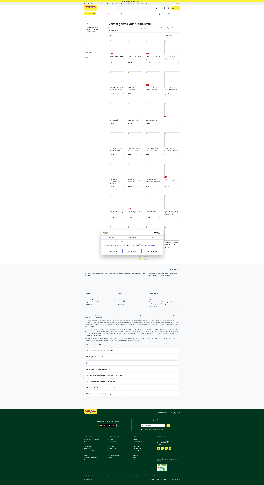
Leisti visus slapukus (152, 251)
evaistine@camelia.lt (164, 441)
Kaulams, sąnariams (91, 31)
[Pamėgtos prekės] (168, 8)
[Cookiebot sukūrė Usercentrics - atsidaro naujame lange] (155, 233)
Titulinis (86, 17)
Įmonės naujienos (154, 293)
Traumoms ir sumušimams (92, 29)
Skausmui (105, 17)
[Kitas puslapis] (151, 259)
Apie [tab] (153, 237)
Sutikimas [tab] (111, 237)
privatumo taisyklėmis (159, 429)
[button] (151, 3)
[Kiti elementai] (177, 310)
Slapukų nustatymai (131, 251)
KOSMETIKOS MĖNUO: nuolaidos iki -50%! (132, 1)
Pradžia (91, 17)
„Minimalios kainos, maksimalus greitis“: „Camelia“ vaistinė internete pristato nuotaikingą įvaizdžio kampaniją (162, 302)
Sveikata (88, 293)
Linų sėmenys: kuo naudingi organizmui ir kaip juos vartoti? (132, 301)
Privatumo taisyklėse (150, 245)
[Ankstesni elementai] (173, 310)
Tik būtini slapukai (112, 251)
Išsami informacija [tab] (132, 237)
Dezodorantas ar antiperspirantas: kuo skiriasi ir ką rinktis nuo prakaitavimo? (100, 301)
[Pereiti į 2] (88, 310)
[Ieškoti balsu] (156, 8)
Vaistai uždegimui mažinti (92, 27)
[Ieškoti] (116, 8)
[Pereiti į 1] (86, 310)
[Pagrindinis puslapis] (90, 8)
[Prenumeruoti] (168, 425)
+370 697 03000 (175, 412)
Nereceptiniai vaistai (98, 17)
